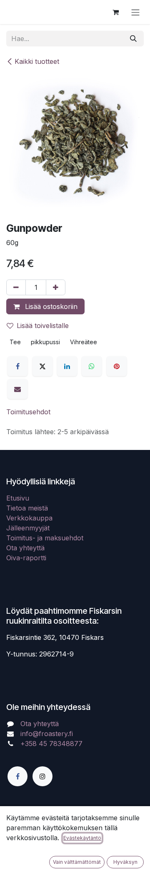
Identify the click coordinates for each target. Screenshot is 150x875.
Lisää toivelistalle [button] (43, 325)
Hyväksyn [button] (125, 862)
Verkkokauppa (29, 518)
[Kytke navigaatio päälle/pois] (135, 12)
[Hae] (133, 38)
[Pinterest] (117, 366)
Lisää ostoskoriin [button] (50, 306)
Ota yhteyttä (25, 548)
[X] (42, 366)
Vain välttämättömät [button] (77, 862)
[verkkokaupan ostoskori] (115, 12)
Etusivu (17, 498)
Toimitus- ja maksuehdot (44, 538)
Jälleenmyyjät (28, 528)
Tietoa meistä (27, 508)
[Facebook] (18, 366)
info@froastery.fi (46, 733)
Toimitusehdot (28, 412)
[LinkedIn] (67, 366)
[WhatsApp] (92, 366)
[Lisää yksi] (55, 287)
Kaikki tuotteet (37, 61)
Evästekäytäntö (82, 838)
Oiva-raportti (26, 558)
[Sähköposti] (18, 389)
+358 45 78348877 (52, 743)
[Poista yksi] (16, 287)
